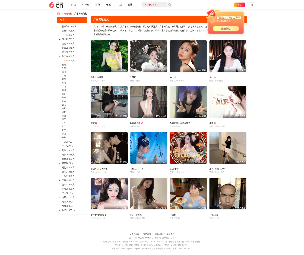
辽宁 (68, 34)
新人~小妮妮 (136, 215)
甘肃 (67, 141)
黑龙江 (69, 26)
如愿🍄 (212, 123)
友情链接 (147, 234)
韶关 (64, 111)
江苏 (68, 175)
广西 (67, 146)
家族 (130, 4)
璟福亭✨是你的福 (99, 169)
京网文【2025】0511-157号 (127, 245)
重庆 (68, 56)
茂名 (64, 93)
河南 (68, 158)
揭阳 (64, 89)
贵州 (68, 150)
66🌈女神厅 (175, 169)
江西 (68, 180)
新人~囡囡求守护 (217, 169)
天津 (67, 201)
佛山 (64, 71)
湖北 (68, 167)
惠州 (64, 82)
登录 (240, 4)
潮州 (64, 64)
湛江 (64, 126)
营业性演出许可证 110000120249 (154, 245)
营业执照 (133, 238)
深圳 (64, 115)
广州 (64, 75)
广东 (68, 60)
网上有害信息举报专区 (174, 241)
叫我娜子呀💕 (136, 123)
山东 (68, 184)
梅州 (64, 97)
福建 (68, 43)
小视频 (85, 4)
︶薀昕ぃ (134, 77)
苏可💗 (94, 123)
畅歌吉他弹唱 (97, 77)
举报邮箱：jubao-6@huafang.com (126, 248)
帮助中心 (170, 234)
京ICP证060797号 (145, 238)
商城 (108, 4)
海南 (67, 163)
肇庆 (64, 130)
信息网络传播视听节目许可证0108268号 (120, 241)
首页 (73, 4)
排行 (97, 4)
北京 (68, 52)
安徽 (68, 47)
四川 (68, 39)
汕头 (64, 104)
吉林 (68, 30)
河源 (64, 79)
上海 (68, 188)
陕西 (67, 193)
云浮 (64, 122)
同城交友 (68, 13)
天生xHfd (213, 215)
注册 (251, 4)
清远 (64, 100)
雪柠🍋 (212, 77)
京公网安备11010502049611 (151, 241)
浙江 (69, 210)
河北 (68, 154)
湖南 (68, 171)
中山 (64, 133)
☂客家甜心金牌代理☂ (180, 123)
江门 (64, 86)
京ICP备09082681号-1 (164, 238)
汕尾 (64, 108)
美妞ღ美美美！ (137, 169)
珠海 (64, 137)
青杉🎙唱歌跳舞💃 (99, 215)
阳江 (64, 119)
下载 (119, 4)
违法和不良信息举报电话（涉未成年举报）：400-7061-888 (167, 248)
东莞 (64, 68)
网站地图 (159, 234)
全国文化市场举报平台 (180, 245)
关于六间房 (134, 234)
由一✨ (173, 77)
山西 (68, 197)
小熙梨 (173, 215)
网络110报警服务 (192, 241)
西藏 (67, 205)
